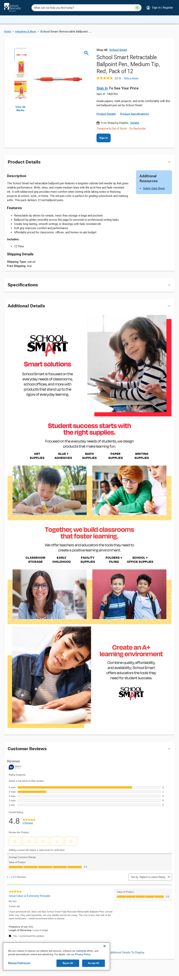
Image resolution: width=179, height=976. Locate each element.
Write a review (131, 78)
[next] (20, 99)
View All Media (20, 108)
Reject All (68, 963)
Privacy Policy (83, 954)
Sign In (102, 88)
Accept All (93, 963)
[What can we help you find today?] (137, 8)
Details (134, 122)
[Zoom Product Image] (86, 53)
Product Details (106, 114)
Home (7, 31)
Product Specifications (134, 114)
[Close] (104, 946)
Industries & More (25, 31)
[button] (159, 8)
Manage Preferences (19, 963)
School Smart (118, 50)
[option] (20, 54)
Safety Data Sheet (154, 188)
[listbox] (20, 73)
